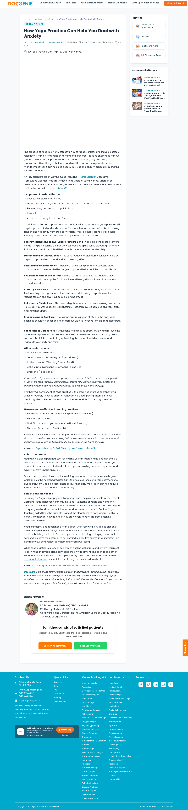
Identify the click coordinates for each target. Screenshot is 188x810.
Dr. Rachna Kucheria (36, 42)
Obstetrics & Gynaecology (94, 717)
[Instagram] (163, 684)
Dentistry (113, 714)
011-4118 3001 (25, 685)
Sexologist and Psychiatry (120, 771)
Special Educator (89, 733)
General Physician (43, 19)
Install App (66, 730)
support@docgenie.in (29, 700)
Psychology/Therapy (91, 725)
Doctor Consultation (50, 2)
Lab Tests (71, 2)
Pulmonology (88, 748)
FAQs (56, 690)
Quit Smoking (115, 779)
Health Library (60, 701)
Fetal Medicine (115, 702)
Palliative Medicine (90, 783)
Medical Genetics (116, 687)
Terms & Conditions (148, 806)
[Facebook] (141, 684)
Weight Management (92, 2)
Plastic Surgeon (116, 737)
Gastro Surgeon (89, 771)
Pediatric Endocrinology (119, 698)
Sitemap (58, 697)
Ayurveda (113, 725)
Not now (65, 735)
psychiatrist (54, 188)
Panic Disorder (88, 176)
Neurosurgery (115, 691)
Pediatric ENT (88, 698)
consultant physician (35, 559)
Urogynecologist (89, 721)
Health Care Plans (117, 2)
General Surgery (116, 729)
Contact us (59, 693)
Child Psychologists (90, 729)
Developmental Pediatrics (93, 691)
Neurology (113, 683)
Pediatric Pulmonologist (92, 752)
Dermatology (88, 702)
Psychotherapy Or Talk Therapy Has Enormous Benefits (66, 448)
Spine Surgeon (115, 733)
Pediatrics (86, 687)
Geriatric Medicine (90, 798)
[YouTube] (170, 684)
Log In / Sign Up (177, 3)
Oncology (113, 744)
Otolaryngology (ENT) (91, 694)
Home (27, 19)
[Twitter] (148, 684)
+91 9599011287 (26, 695)
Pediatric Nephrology (118, 710)
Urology (112, 775)
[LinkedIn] (155, 684)
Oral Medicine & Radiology (120, 717)
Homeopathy (115, 721)
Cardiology (87, 737)
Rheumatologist (116, 760)
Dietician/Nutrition (90, 787)
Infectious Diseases (117, 741)
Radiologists (114, 764)
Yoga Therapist (89, 791)
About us (58, 682)
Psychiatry (86, 706)
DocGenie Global (35, 713)
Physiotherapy (88, 794)
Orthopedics (114, 752)
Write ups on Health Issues (145, 2)
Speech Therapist (117, 767)
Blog (56, 686)
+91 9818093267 (26, 692)
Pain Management (90, 775)
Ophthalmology (89, 779)
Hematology (114, 748)
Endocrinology (115, 694)
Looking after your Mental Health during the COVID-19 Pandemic (71, 565)
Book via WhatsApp (90, 645)
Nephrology (114, 706)
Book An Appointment (55, 645)
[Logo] (20, 3)
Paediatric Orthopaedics (120, 756)
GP (65, 188)
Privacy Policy (167, 806)
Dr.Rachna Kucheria (52, 601)
